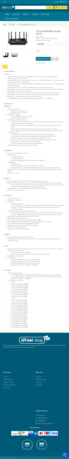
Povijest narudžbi (41, 379)
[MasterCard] (41, 433)
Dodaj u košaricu (44, 59)
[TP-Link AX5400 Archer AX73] (17, 39)
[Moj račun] (58, 2)
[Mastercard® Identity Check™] (25, 433)
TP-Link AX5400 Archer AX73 (27, 24)
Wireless (25, 14)
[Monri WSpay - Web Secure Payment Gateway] (16, 433)
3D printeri (16, 14)
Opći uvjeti (7, 387)
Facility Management (12, 19)
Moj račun (39, 377)
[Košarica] (63, 2)
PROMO (7, 14)
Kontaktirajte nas (41, 415)
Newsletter (39, 385)
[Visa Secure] (30, 433)
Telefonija (34, 14)
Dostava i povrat (8, 382)
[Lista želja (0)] (60, 2)
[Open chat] (64, 454)
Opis (5, 66)
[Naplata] (65, 2)
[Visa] (54, 433)
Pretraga (12, 24)
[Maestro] (47, 433)
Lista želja (39, 382)
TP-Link (42, 37)
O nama (6, 377)
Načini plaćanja (8, 379)
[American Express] (35, 433)
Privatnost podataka (10, 385)
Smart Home (45, 14)
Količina (38, 51)
